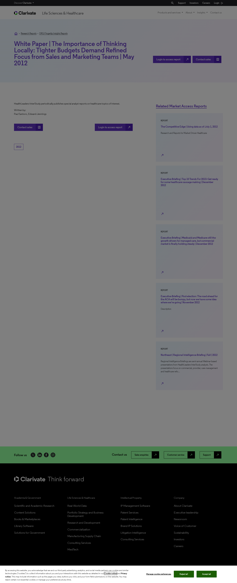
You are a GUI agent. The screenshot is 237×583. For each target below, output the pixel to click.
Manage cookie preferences (158, 574)
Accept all (206, 574)
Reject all (184, 574)
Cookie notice (110, 573)
